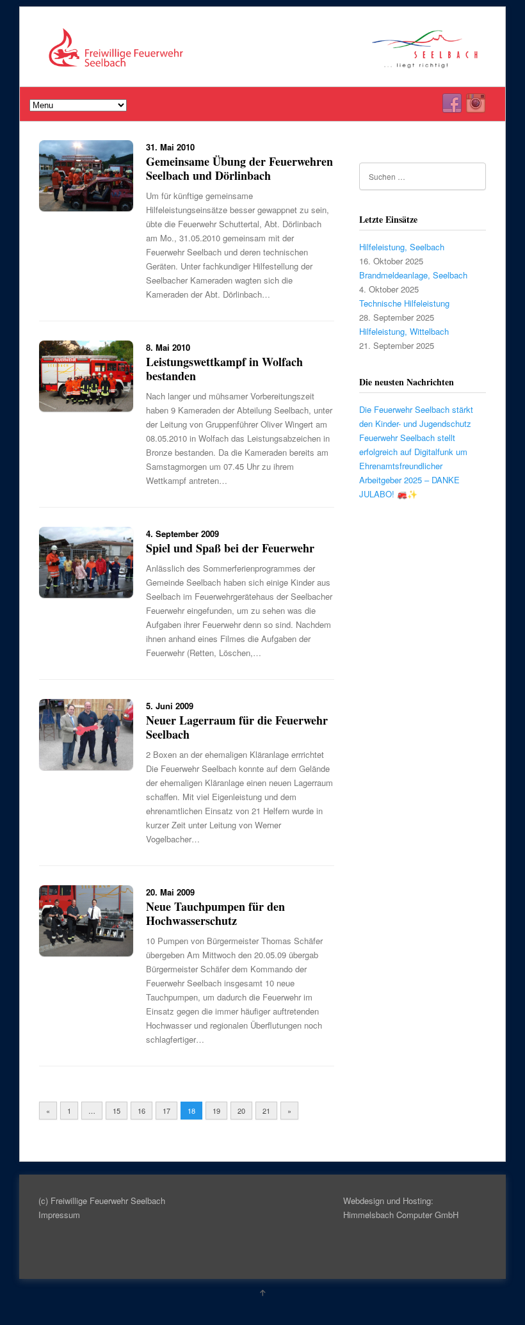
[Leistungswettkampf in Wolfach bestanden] (86, 408)
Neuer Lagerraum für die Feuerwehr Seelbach (237, 727)
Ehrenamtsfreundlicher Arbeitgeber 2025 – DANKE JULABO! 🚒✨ (409, 480)
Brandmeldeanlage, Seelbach (413, 275)
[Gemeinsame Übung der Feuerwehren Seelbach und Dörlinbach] (86, 208)
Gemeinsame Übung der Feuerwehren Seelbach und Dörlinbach (239, 168)
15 (116, 1110)
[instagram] (475, 103)
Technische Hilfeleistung (404, 303)
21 (266, 1110)
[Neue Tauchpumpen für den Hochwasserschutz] (86, 953)
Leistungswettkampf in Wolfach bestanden (224, 368)
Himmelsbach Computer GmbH (400, 1215)
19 (216, 1110)
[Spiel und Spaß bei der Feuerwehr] (86, 594)
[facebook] (452, 103)
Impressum (59, 1215)
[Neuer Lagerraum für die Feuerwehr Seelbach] (86, 766)
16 (141, 1110)
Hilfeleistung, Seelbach (401, 247)
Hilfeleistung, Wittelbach (404, 331)
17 (166, 1110)
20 (241, 1110)
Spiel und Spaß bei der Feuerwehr (230, 548)
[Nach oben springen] (262, 1292)
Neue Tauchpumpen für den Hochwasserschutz (215, 913)
